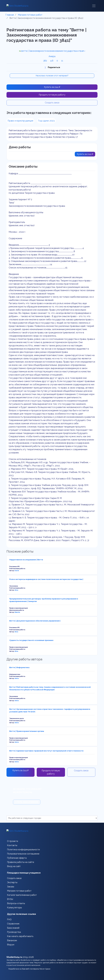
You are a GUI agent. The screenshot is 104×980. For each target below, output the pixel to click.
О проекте (12, 841)
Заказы (10, 886)
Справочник (13, 923)
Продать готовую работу (52, 94)
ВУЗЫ (10, 899)
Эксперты (12, 882)
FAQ (9, 919)
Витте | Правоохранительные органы (26, 731)
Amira (17, 678)
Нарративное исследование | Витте (26, 560)
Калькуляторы (14, 907)
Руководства (14, 932)
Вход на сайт (14, 866)
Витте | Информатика (19, 667)
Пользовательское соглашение (23, 853)
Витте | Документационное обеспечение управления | (34, 621)
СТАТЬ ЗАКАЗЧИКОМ (26, 802)
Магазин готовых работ (19, 891)
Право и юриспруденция (20, 120)
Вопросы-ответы (16, 903)
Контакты (12, 845)
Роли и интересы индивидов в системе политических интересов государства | (46, 579)
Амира (52, 56)
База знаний (13, 928)
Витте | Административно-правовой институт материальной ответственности (46, 751)
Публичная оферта (17, 858)
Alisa (16, 590)
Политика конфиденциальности (23, 849)
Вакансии (12, 940)
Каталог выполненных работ (22, 895)
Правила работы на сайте (20, 862)
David (17, 570)
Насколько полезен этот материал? (52, 76)
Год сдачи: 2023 (46, 120)
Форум (10, 944)
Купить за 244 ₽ (52, 87)
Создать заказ (52, 102)
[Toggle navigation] (94, 5)
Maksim (17, 612)
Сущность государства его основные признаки (31, 640)
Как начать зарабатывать (20, 936)
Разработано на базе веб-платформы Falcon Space (30, 969)
